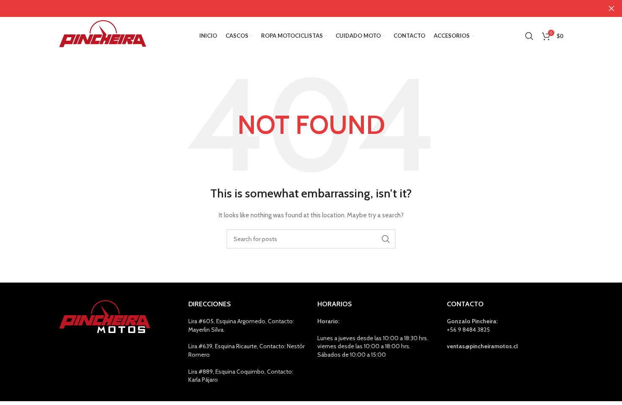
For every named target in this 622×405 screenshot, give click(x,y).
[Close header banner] (611, 8)
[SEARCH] (386, 239)
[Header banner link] (298, 8)
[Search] (529, 36)
